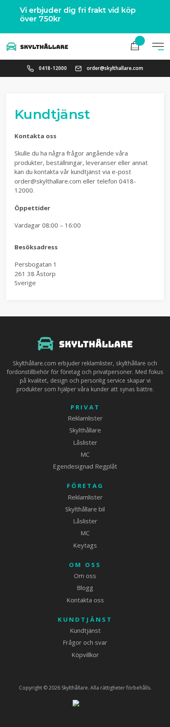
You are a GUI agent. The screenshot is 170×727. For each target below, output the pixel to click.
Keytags (85, 545)
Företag (85, 485)
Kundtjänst (85, 619)
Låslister (85, 442)
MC (85, 454)
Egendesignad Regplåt (85, 466)
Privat (85, 407)
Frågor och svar (85, 642)
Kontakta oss (85, 600)
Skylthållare (85, 430)
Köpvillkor (85, 654)
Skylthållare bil (85, 509)
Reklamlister (85, 418)
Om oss (85, 564)
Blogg (85, 587)
